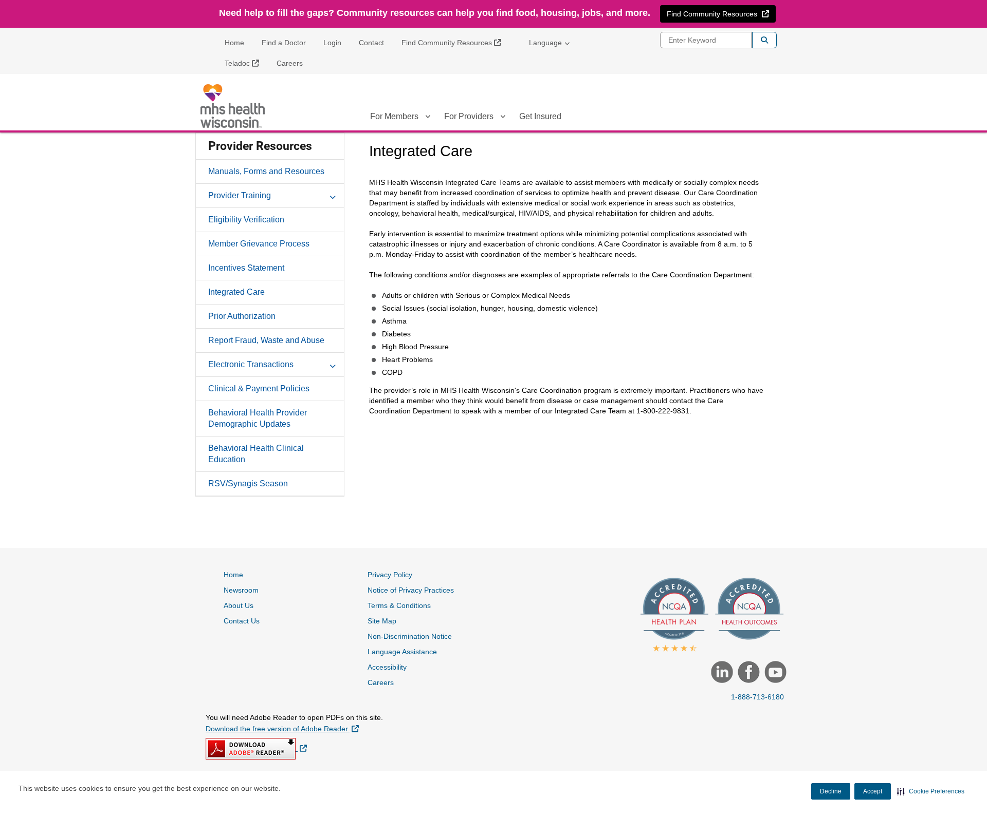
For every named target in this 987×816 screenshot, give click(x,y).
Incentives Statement (246, 267)
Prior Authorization (242, 316)
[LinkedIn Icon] (721, 673)
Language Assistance (402, 652)
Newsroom (241, 590)
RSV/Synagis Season (248, 483)
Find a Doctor (284, 43)
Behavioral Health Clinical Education (256, 454)
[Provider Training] (332, 195)
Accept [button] (872, 791)
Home (234, 43)
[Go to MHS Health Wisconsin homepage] (233, 106)
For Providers (469, 116)
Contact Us (242, 621)
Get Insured (540, 116)
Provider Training (239, 195)
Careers (290, 63)
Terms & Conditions (399, 605)
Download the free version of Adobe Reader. (282, 728)
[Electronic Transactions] (332, 364)
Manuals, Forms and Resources (266, 171)
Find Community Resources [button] (721, 13)
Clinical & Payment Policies (258, 388)
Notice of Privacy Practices (411, 590)
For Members (394, 116)
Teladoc (246, 63)
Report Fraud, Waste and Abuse (266, 340)
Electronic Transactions (251, 364)
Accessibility (387, 667)
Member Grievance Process (258, 243)
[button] (930, 791)
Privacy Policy (390, 575)
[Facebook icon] (747, 673)
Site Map (382, 621)
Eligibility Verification (246, 219)
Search (764, 40)
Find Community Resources (455, 42)
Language (545, 43)
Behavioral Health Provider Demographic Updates (257, 418)
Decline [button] (831, 791)
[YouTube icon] (774, 673)
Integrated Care (236, 292)
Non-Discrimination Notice (410, 636)
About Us (238, 605)
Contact (371, 43)
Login (332, 43)
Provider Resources (260, 146)
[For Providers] (503, 118)
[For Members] (428, 118)
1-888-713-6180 (757, 697)
